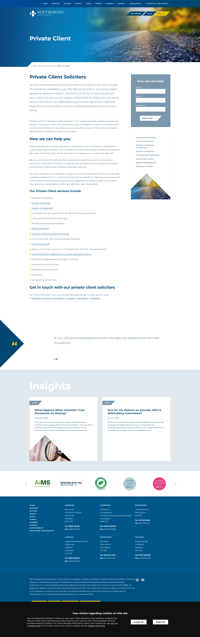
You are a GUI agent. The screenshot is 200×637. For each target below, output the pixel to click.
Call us (161, 13)
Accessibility (75, 579)
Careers (109, 3)
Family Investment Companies (145, 146)
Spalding (95, 298)
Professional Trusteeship (147, 155)
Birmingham (59, 298)
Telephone (140, 105)
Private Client (63, 66)
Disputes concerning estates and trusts (50, 234)
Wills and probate (40, 228)
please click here (96, 625)
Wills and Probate (144, 166)
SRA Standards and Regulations (43, 579)
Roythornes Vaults (144, 159)
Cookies (85, 579)
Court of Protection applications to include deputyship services (62, 254)
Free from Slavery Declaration (113, 579)
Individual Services (47, 66)
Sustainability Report (116, 582)
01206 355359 (74, 558)
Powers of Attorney (41, 203)
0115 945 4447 (109, 555)
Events (99, 3)
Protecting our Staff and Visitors (74, 582)
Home (45, 3)
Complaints (94, 579)
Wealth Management (146, 162)
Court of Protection (145, 141)
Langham (71, 298)
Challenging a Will (41, 244)
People (79, 3)
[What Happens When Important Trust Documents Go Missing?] (45, 452)
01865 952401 (74, 526)
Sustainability (135, 3)
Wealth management (42, 208)
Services (56, 3)
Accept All (138, 622)
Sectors (67, 3)
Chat (149, 13)
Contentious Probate (146, 137)
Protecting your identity (157, 3)
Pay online (136, 13)
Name (138, 87)
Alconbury (47, 298)
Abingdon (36, 298)
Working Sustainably (97, 582)
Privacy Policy (63, 579)
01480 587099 (109, 526)
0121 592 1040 (144, 520)
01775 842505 (145, 555)
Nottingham (82, 298)
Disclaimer (34, 582)
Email (138, 96)
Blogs (88, 3)
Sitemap (130, 579)
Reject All (160, 622)
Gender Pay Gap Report (50, 582)
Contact (121, 3)
